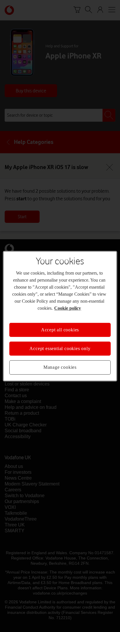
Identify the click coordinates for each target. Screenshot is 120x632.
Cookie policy (91, 304)
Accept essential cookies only (60, 345)
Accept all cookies (60, 326)
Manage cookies (60, 363)
